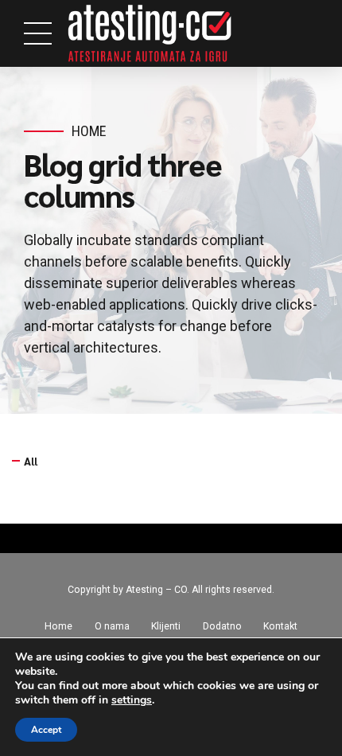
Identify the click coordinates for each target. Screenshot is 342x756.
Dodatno (222, 626)
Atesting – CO (156, 589)
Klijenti (166, 626)
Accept (46, 729)
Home (89, 131)
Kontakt (280, 626)
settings (131, 700)
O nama (112, 626)
